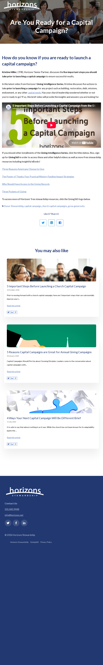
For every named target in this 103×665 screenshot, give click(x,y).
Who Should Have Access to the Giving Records (26, 184)
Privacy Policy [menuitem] (46, 542)
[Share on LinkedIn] (51, 222)
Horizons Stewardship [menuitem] (19, 542)
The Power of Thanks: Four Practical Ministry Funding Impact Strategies (38, 176)
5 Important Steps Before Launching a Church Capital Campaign (46, 286)
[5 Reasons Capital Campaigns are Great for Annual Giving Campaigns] (51, 335)
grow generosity (76, 206)
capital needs (34, 92)
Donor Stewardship (13, 206)
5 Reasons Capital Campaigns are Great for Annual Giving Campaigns (49, 352)
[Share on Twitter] (43, 222)
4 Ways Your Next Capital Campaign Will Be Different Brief (44, 418)
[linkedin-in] (24, 523)
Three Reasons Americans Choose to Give (23, 169)
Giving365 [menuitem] (34, 542)
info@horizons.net (14, 515)
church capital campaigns (54, 206)
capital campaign (32, 206)
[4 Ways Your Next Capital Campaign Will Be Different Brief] (51, 401)
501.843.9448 (12, 509)
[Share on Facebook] (60, 222)
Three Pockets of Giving (14, 191)
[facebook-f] (16, 523)
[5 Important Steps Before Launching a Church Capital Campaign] (51, 270)
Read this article (13, 305)
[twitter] (8, 523)
